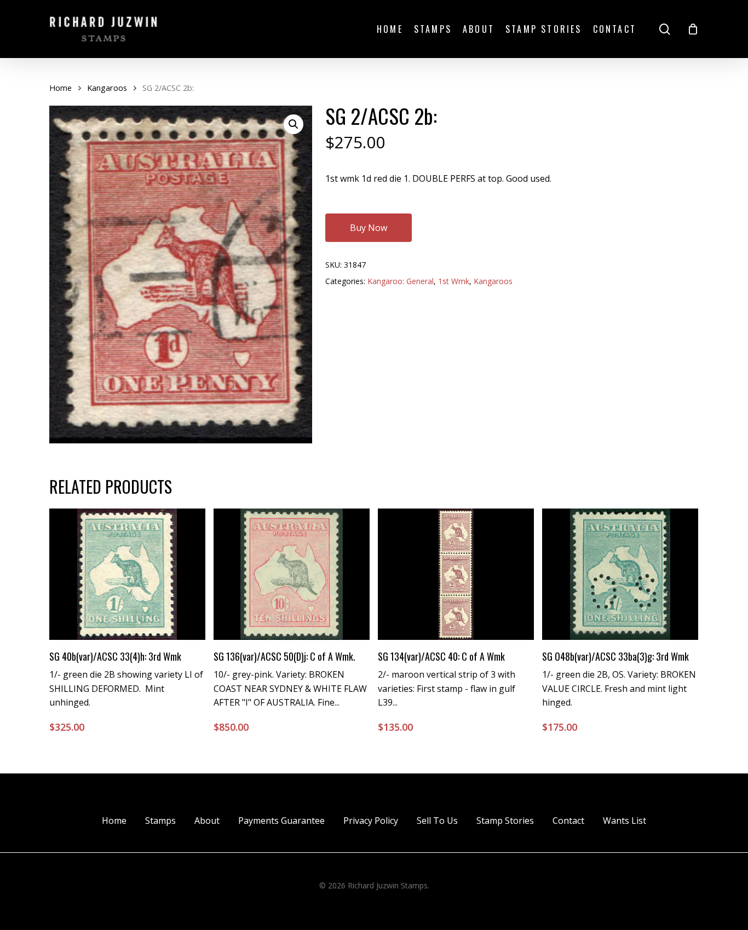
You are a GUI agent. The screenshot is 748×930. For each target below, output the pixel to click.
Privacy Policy (370, 821)
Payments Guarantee (281, 821)
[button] (293, 124)
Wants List (624, 821)
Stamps (160, 821)
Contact (568, 821)
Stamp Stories (505, 821)
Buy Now (368, 228)
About (207, 821)
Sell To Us (437, 821)
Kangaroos (107, 87)
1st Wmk (453, 281)
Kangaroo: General (400, 281)
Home (60, 87)
